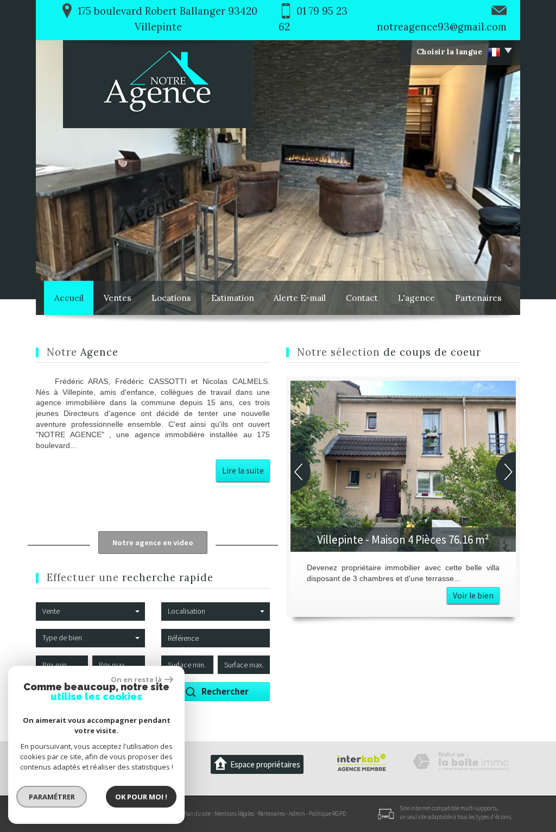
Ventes (117, 298)
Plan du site (196, 813)
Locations (171, 298)
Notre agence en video (152, 542)
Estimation (232, 298)
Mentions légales (234, 813)
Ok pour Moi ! (141, 797)
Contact (362, 298)
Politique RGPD (327, 813)
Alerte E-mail (300, 298)
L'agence (416, 298)
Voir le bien (473, 595)
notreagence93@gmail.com (442, 27)
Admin (297, 813)
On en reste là (136, 679)
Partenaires (478, 298)
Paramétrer (52, 797)
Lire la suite (243, 470)
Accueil (69, 298)
